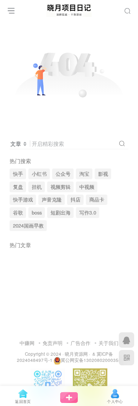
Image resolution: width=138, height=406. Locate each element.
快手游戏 (23, 199)
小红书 (39, 173)
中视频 (86, 186)
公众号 (63, 173)
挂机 (37, 186)
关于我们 (108, 343)
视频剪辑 (61, 186)
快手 (18, 173)
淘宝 (84, 173)
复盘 (18, 186)
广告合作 (80, 343)
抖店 (75, 199)
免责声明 (52, 343)
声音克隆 (52, 199)
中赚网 (27, 343)
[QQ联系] (126, 340)
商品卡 (96, 199)
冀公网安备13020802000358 (91, 360)
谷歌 (18, 212)
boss (37, 212)
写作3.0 (87, 212)
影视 (103, 173)
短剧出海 (61, 212)
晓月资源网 (76, 354)
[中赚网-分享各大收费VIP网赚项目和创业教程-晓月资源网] (69, 9)
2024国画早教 (28, 225)
